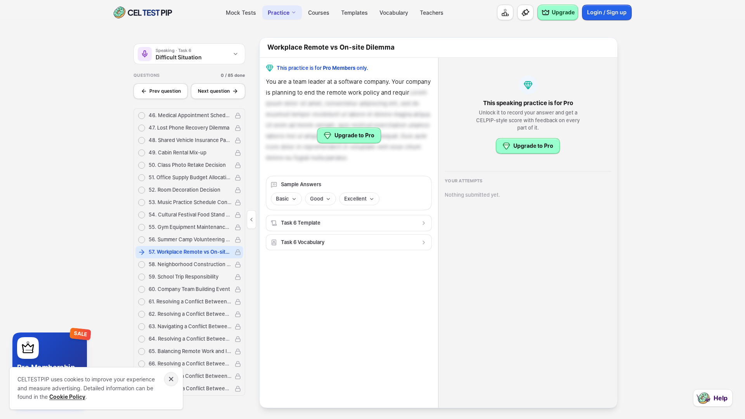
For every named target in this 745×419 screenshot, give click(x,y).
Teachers (432, 12)
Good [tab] (316, 199)
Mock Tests (241, 12)
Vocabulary (393, 12)
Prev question (165, 91)
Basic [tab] (282, 199)
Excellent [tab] (355, 199)
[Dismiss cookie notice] (171, 379)
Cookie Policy (67, 396)
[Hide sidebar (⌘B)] (251, 219)
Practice (278, 12)
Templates (354, 12)
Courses (318, 12)
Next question (214, 91)
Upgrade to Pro (354, 135)
